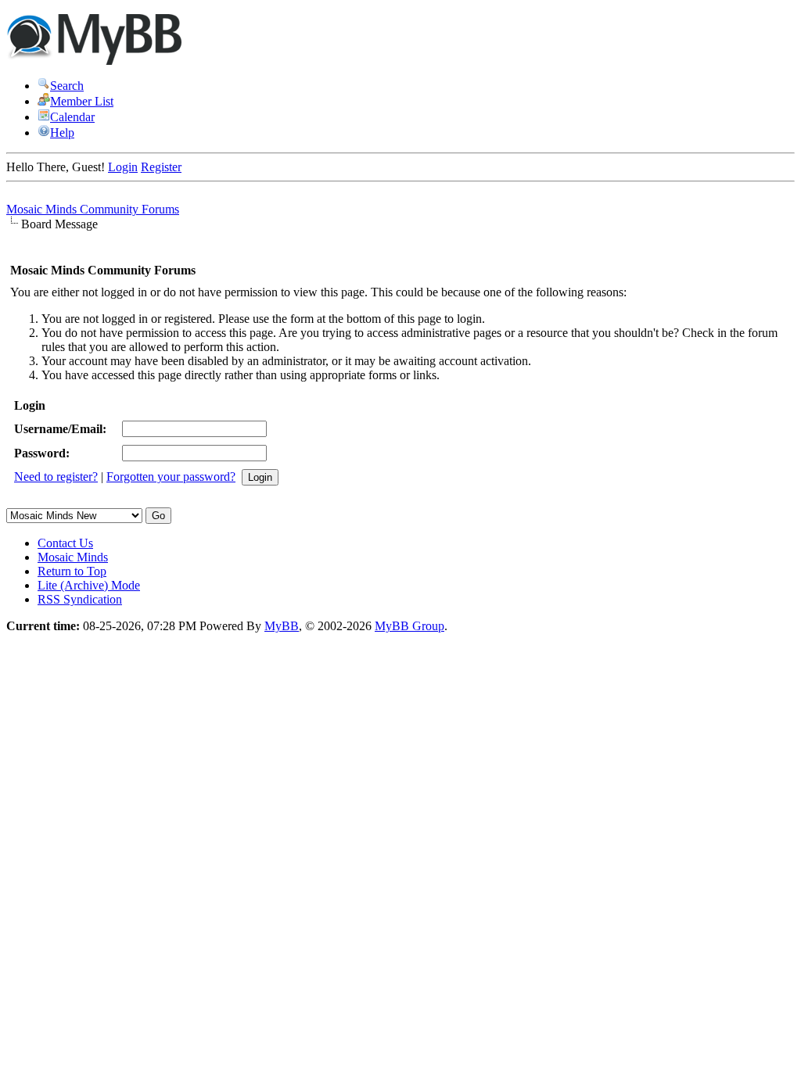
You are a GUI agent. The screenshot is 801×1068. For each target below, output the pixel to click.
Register (161, 167)
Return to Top (72, 571)
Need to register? (56, 476)
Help (62, 132)
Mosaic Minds (73, 557)
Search (67, 85)
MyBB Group (409, 626)
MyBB (281, 626)
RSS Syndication (80, 599)
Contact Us (65, 543)
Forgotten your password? (170, 476)
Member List (81, 101)
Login (123, 167)
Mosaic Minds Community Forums (92, 209)
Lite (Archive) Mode (89, 585)
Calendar (72, 117)
